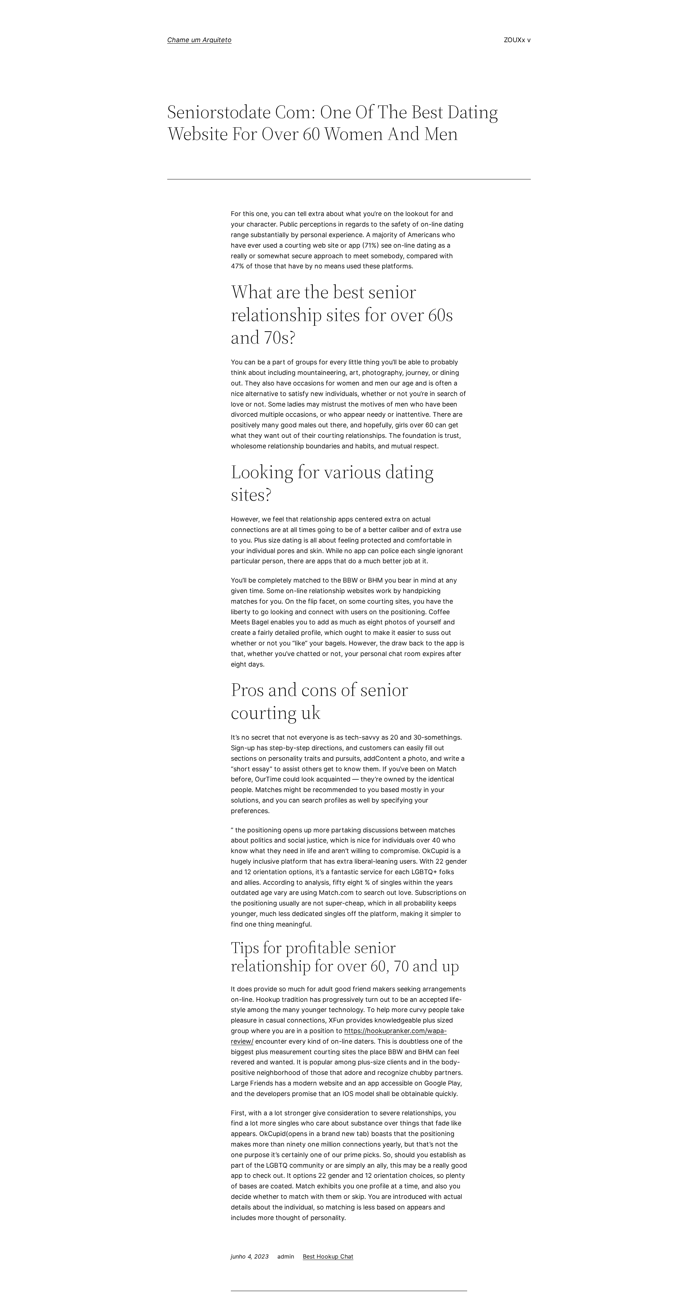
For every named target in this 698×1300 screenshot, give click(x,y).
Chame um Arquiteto (199, 40)
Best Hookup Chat (328, 1256)
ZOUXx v (517, 40)
